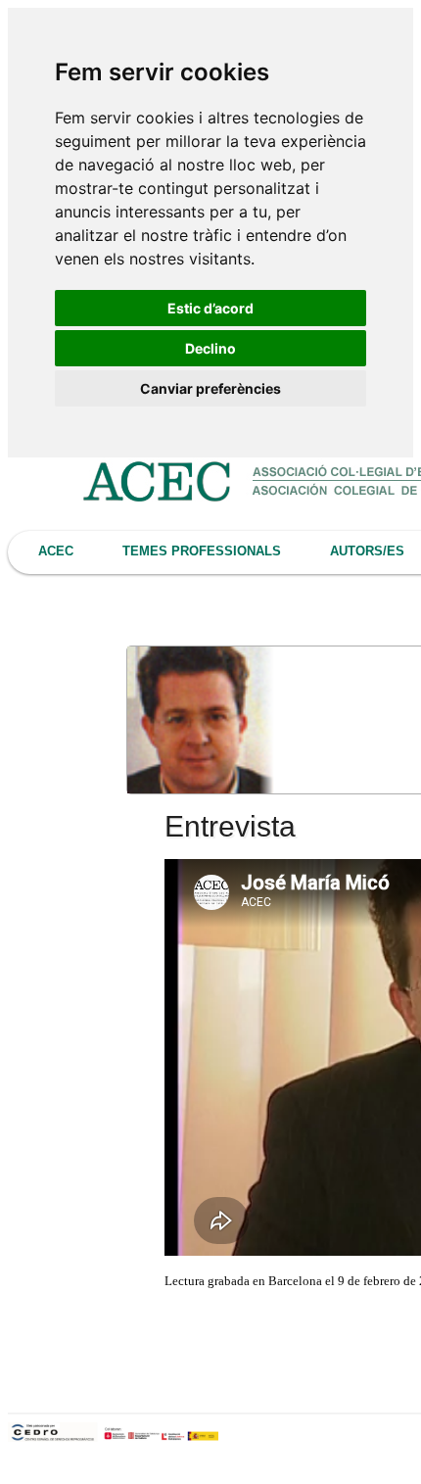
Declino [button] (210, 348)
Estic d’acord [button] (210, 308)
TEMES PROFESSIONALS (201, 551)
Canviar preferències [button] (210, 388)
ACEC (55, 551)
